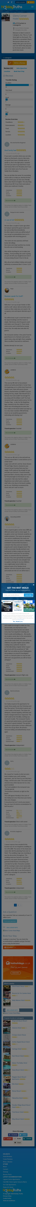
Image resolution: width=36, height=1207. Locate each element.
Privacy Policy (21, 619)
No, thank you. (18, 621)
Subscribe (28, 595)
